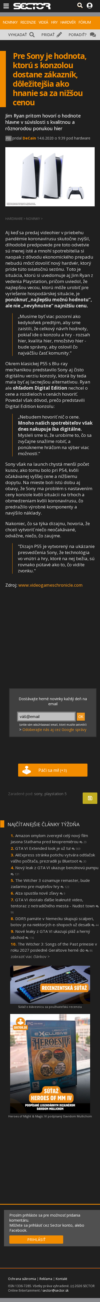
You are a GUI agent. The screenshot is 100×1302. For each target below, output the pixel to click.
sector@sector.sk (55, 1290)
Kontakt (61, 1279)
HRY (54, 22)
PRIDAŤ (48, 34)
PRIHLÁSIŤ (36, 1239)
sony (38, 793)
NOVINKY (10, 22)
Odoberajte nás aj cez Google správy (54, 729)
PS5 (8, 138)
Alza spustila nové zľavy (40, 893)
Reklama (45, 1279)
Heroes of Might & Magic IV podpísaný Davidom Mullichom (50, 1116)
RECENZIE (28, 22)
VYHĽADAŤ (17, 34)
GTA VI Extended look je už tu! (48, 848)
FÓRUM (84, 22)
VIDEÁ (43, 22)
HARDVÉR (67, 22)
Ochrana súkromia (22, 1279)
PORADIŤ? (77, 34)
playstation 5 (56, 793)
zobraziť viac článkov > (30, 956)
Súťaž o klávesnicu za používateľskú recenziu (50, 1007)
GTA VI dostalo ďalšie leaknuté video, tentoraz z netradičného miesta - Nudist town (53, 905)
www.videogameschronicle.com (50, 585)
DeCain (29, 138)
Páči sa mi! (52, 770)
